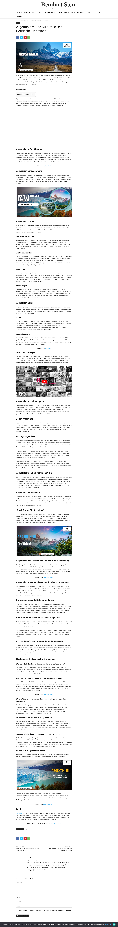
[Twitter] (21, 37)
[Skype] (37, 870)
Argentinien (19, 813)
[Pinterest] (25, 37)
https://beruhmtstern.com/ (32, 860)
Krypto (34, 12)
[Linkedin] (31, 870)
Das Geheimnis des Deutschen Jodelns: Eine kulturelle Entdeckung (60, 849)
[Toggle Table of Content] (32, 94)
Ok (114, 924)
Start (17, 20)
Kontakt (20, 16)
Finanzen (27, 12)
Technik (19, 12)
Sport (88, 12)
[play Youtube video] (44, 381)
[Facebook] (17, 37)
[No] (116, 924)
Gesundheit (81, 12)
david (19, 34)
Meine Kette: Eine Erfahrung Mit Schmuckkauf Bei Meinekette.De (28, 849)
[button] (100, 12)
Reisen (41, 12)
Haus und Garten (69, 12)
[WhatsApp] (28, 37)
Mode (60, 12)
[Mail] (34, 870)
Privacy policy (108, 924)
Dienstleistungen (50, 12)
